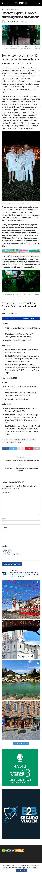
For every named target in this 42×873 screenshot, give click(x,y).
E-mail (4, 528)
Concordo (21, 870)
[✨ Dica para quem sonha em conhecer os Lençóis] (21, 680)
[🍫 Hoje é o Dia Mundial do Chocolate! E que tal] (21, 720)
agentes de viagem (28, 439)
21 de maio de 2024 (27, 22)
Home (3, 9)
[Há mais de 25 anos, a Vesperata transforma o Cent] (21, 639)
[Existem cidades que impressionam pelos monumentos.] (21, 599)
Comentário (6, 493)
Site (3, 537)
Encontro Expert (15, 442)
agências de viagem (13, 439)
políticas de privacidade (30, 868)
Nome (4, 518)
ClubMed (5, 442)
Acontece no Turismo (13, 9)
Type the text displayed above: (11, 554)
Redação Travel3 (13, 22)
